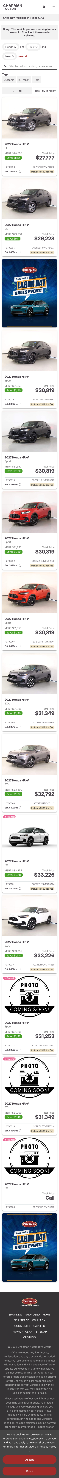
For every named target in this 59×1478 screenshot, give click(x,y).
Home (47, 1314)
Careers (39, 1325)
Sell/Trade (21, 1320)
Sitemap (41, 1331)
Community (22, 1325)
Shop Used (32, 1314)
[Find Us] (44, 7)
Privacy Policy (22, 1331)
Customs (29, 1337)
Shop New (15, 1314)
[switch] (54, 7)
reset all (23, 56)
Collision (38, 1320)
